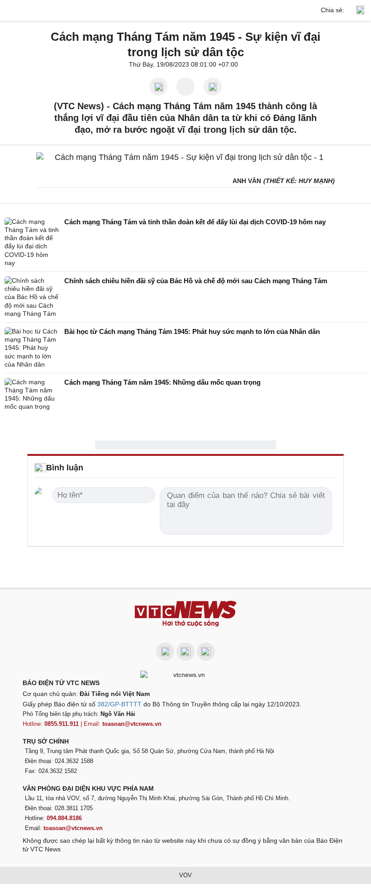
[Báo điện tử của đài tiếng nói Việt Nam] (185, 674)
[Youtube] (185, 652)
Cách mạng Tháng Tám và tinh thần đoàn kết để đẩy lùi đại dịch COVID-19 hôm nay (195, 222)
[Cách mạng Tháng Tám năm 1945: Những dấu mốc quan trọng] (32, 394)
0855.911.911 (61, 723)
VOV (185, 875)
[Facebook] (165, 652)
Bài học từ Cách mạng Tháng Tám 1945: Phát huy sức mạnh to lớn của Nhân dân (192, 331)
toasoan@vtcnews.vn (132, 723)
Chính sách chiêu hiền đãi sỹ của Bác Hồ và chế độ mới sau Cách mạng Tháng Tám (195, 281)
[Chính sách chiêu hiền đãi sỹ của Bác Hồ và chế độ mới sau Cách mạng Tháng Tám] (32, 297)
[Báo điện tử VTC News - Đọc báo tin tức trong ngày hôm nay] (186, 614)
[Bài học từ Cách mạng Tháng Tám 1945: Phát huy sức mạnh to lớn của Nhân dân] (32, 347)
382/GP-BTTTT (119, 704)
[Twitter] (206, 652)
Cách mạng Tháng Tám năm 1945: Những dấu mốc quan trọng (162, 382)
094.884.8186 (64, 818)
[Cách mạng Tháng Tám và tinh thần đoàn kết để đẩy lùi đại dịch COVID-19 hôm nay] (32, 242)
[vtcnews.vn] (185, 10)
